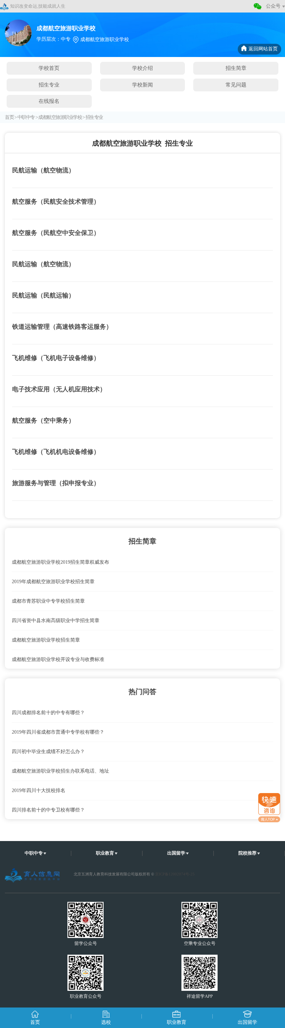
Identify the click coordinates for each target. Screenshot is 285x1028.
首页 (9, 117)
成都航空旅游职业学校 (60, 117)
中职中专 (26, 117)
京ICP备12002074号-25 (175, 874)
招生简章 (236, 68)
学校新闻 (142, 85)
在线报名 (49, 101)
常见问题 (236, 85)
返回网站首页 (263, 48)
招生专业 (49, 85)
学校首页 (49, 68)
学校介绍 (142, 68)
